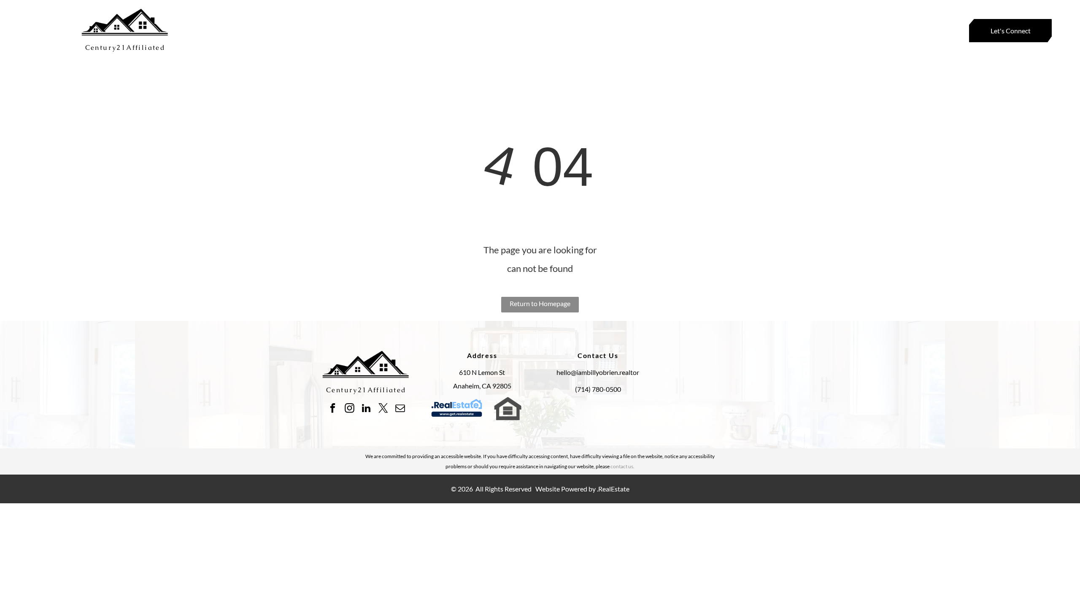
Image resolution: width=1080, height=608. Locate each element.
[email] (400, 409)
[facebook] (332, 409)
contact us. (622, 466)
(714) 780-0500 (598, 389)
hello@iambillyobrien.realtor (597, 372)
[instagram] (349, 409)
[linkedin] (366, 409)
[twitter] (383, 409)
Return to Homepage (540, 303)
